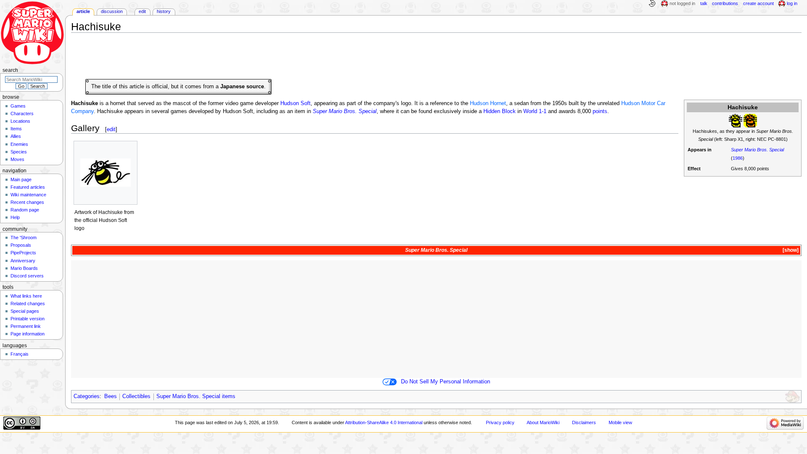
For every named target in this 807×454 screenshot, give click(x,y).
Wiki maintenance (28, 194)
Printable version (28, 318)
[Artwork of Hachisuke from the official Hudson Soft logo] (105, 172)
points (600, 111)
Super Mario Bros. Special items (195, 396)
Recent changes (27, 202)
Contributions (725, 3)
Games (18, 105)
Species (19, 151)
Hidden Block (499, 111)
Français (20, 353)
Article (83, 11)
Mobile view (620, 422)
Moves (17, 159)
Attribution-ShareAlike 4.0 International (383, 422)
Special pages (25, 311)
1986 (738, 158)
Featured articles (28, 187)
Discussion (112, 11)
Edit (142, 11)
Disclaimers (584, 422)
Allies (16, 136)
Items (16, 128)
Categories (87, 396)
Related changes (28, 303)
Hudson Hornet (488, 103)
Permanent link (26, 326)
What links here (26, 295)
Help (15, 217)
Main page (21, 179)
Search (10, 70)
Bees (110, 396)
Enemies (19, 144)
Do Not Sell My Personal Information (445, 382)
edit (111, 129)
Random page (25, 209)
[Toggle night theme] (652, 4)
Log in (792, 3)
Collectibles (136, 396)
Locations (20, 121)
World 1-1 (534, 111)
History (164, 11)
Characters (22, 113)
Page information (28, 333)
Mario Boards (24, 268)
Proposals (21, 245)
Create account (758, 3)
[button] (790, 250)
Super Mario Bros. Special (757, 149)
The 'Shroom (24, 237)
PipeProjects (23, 252)
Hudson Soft (295, 103)
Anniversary (23, 260)
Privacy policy (500, 422)
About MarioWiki (543, 422)
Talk (703, 3)
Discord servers (27, 275)
